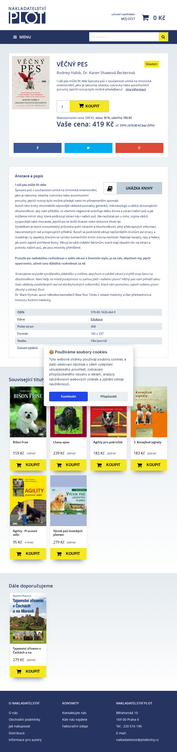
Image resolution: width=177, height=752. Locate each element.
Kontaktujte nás (74, 713)
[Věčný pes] (30, 82)
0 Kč (158, 17)
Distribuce (17, 733)
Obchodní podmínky (24, 719)
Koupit (92, 106)
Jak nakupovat (19, 726)
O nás (13, 713)
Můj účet (123, 17)
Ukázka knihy (139, 188)
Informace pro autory (25, 740)
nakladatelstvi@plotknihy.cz (137, 740)
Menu (24, 37)
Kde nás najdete (74, 719)
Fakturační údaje (75, 726)
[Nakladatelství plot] (35, 15)
